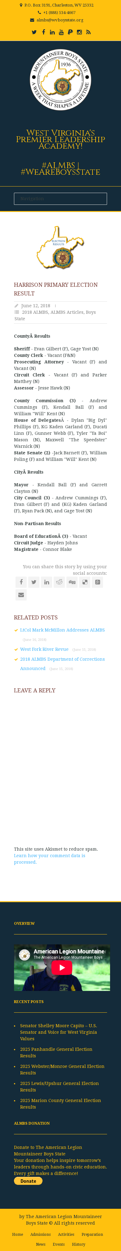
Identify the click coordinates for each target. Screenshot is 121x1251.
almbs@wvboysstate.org (60, 20)
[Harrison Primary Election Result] (60, 248)
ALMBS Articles (67, 312)
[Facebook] (43, 32)
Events (59, 1244)
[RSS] (88, 32)
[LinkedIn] (52, 32)
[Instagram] (79, 32)
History (78, 1244)
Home (17, 1234)
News (40, 1244)
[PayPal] (70, 32)
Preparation (92, 1234)
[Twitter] (34, 32)
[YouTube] (61, 32)
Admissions (40, 1234)
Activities (66, 1234)
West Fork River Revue (58, 649)
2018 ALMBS (35, 312)
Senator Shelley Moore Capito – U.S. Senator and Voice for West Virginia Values (58, 1032)
